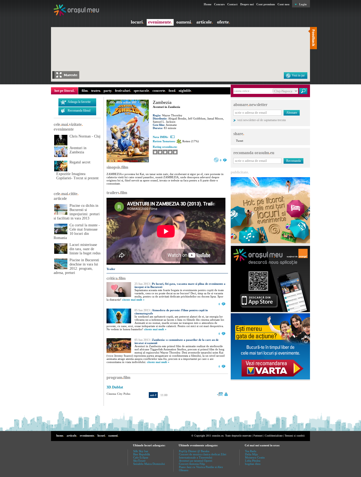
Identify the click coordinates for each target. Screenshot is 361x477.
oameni (184, 22)
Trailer (111, 268)
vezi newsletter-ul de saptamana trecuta (261, 120)
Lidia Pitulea (252, 460)
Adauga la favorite (79, 102)
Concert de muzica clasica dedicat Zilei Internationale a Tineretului (202, 456)
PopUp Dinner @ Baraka (194, 451)
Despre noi (247, 4)
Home (207, 4)
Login (303, 4)
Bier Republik (141, 454)
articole (204, 22)
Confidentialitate (274, 435)
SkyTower (139, 460)
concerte (159, 91)
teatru (96, 91)
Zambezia (162, 102)
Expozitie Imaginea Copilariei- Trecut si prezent (77, 176)
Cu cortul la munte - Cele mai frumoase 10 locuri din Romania (77, 231)
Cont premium (265, 4)
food (172, 91)
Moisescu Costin (255, 457)
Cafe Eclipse (140, 457)
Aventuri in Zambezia (78, 150)
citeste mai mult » (133, 299)
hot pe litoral (64, 91)
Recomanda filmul (79, 110)
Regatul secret (80, 162)
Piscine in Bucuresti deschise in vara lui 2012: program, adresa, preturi (76, 266)
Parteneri (258, 435)
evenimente (160, 22)
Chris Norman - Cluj (85, 136)
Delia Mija (251, 454)
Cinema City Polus (118, 393)
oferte (223, 22)
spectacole (142, 91)
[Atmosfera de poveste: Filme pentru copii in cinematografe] (119, 322)
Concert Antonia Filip (192, 463)
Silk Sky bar (140, 451)
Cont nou (283, 4)
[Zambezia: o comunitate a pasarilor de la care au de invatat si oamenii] (119, 352)
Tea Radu (250, 451)
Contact (232, 4)
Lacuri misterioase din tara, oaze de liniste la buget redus (85, 249)
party (108, 91)
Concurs (219, 4)
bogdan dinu (253, 463)
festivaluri (123, 91)
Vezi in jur (298, 75)
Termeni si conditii (295, 435)
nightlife (185, 91)
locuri (137, 22)
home (60, 435)
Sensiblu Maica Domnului (149, 463)
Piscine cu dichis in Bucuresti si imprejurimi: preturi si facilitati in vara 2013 (77, 212)
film (85, 91)
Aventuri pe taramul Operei (195, 460)
